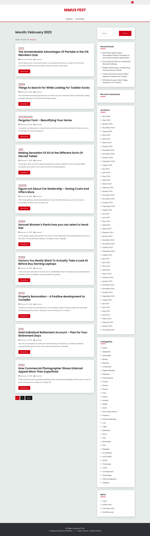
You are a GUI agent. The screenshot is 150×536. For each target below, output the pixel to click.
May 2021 (106, 311)
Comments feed (108, 508)
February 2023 (107, 232)
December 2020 (108, 330)
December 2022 (108, 240)
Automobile (22, 185)
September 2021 (108, 296)
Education (106, 374)
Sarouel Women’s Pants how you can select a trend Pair (53, 226)
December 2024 (108, 150)
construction (106, 367)
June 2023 (106, 217)
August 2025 (107, 131)
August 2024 (107, 165)
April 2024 (106, 180)
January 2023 (107, 236)
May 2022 (106, 266)
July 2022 (105, 259)
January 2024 (107, 191)
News (104, 434)
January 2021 (107, 326)
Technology (106, 464)
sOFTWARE (107, 457)
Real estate (106, 441)
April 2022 (106, 270)
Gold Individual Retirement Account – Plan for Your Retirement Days (52, 334)
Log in (104, 501)
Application (106, 352)
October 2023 (107, 202)
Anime (104, 348)
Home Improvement (25, 116)
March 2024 (107, 184)
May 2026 (106, 120)
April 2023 (106, 225)
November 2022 (108, 244)
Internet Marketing (109, 419)
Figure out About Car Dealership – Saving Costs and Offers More (53, 190)
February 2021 (107, 322)
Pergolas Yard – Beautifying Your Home (45, 120)
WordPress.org (107, 512)
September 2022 (108, 251)
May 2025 (106, 135)
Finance (21, 328)
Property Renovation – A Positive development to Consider (51, 298)
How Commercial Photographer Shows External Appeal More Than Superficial (50, 370)
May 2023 (106, 221)
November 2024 (108, 154)
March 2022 (107, 274)
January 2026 (107, 124)
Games (105, 397)
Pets (104, 438)
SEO (104, 445)
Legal (104, 427)
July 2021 (105, 303)
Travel (104, 468)
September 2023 (108, 206)
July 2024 (105, 169)
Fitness (105, 389)
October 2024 (107, 157)
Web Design (107, 475)
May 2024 (106, 176)
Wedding (105, 483)
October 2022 (107, 247)
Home (104, 408)
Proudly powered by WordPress (61, 531)
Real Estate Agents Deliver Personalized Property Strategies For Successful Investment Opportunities (116, 55)
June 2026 (106, 116)
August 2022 (107, 255)
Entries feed (106, 505)
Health (20, 149)
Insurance (105, 415)
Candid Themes (95, 531)
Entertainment (107, 378)
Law (104, 423)
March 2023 (107, 229)
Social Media (79, 19)
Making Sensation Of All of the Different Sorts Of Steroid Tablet (50, 154)
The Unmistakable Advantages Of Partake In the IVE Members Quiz (53, 53)
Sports (104, 460)
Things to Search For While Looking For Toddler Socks (54, 88)
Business (21, 292)
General (21, 48)
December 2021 (108, 285)
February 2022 (107, 277)
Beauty (105, 359)
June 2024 (106, 172)
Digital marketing (108, 370)
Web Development (109, 479)
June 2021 (106, 307)
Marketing (106, 430)
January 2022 (107, 281)
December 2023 (108, 195)
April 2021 (106, 315)
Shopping (69, 19)
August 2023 (107, 210)
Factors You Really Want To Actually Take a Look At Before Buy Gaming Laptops (53, 262)
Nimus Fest (75, 10)
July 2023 (105, 214)
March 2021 (107, 319)
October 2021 (107, 292)
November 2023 (108, 199)
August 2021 (107, 300)
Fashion (105, 382)
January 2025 (107, 146)
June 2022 (106, 262)
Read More (24, 71)
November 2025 (108, 128)
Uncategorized (107, 471)
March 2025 (107, 143)
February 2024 (107, 188)
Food (104, 393)
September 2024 (108, 161)
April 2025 (106, 139)
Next (29, 398)
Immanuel (38, 59)
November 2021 (108, 289)
